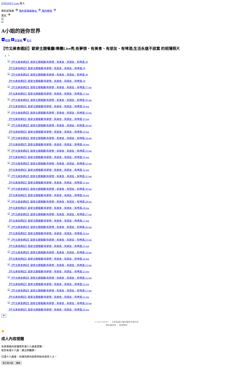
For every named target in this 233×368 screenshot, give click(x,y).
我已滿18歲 (8, 363)
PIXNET (105, 322)
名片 (29, 40)
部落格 (19, 40)
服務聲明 (123, 325)
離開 (18, 363)
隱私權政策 (111, 325)
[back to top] (3, 316)
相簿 (8, 40)
